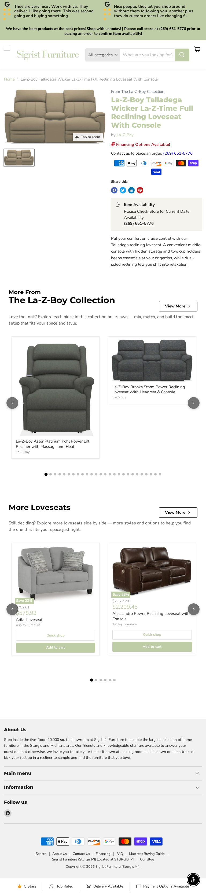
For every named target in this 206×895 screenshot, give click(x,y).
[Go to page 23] (146, 474)
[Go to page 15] (110, 474)
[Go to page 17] (119, 474)
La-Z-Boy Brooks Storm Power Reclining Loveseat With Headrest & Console (148, 389)
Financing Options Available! (142, 144)
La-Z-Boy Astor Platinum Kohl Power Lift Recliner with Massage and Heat (52, 444)
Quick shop (55, 635)
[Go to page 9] (82, 474)
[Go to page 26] (160, 474)
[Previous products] (12, 403)
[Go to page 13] (101, 474)
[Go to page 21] (137, 474)
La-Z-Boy (125, 135)
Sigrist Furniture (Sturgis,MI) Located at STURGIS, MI (93, 859)
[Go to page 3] (55, 474)
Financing (103, 853)
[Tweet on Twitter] (123, 190)
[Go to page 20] (132, 474)
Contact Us (81, 853)
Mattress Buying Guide (147, 853)
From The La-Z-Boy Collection (137, 91)
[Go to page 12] (96, 474)
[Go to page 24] (151, 474)
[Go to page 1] (46, 474)
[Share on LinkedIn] (131, 190)
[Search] (182, 55)
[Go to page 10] (87, 474)
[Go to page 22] (142, 474)
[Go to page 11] (91, 474)
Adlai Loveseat (29, 619)
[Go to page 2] (50, 474)
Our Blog (147, 859)
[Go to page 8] (78, 474)
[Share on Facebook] (114, 190)
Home (9, 79)
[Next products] (194, 403)
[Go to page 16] (114, 474)
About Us (59, 853)
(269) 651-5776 (178, 153)
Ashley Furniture (28, 625)
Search (41, 853)
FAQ (119, 853)
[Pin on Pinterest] (140, 190)
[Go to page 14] (105, 474)
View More (175, 306)
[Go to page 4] (59, 474)
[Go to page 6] (69, 474)
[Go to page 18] (123, 474)
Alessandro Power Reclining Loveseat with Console (151, 616)
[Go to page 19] (128, 474)
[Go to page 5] (64, 474)
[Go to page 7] (73, 474)
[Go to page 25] (155, 474)
